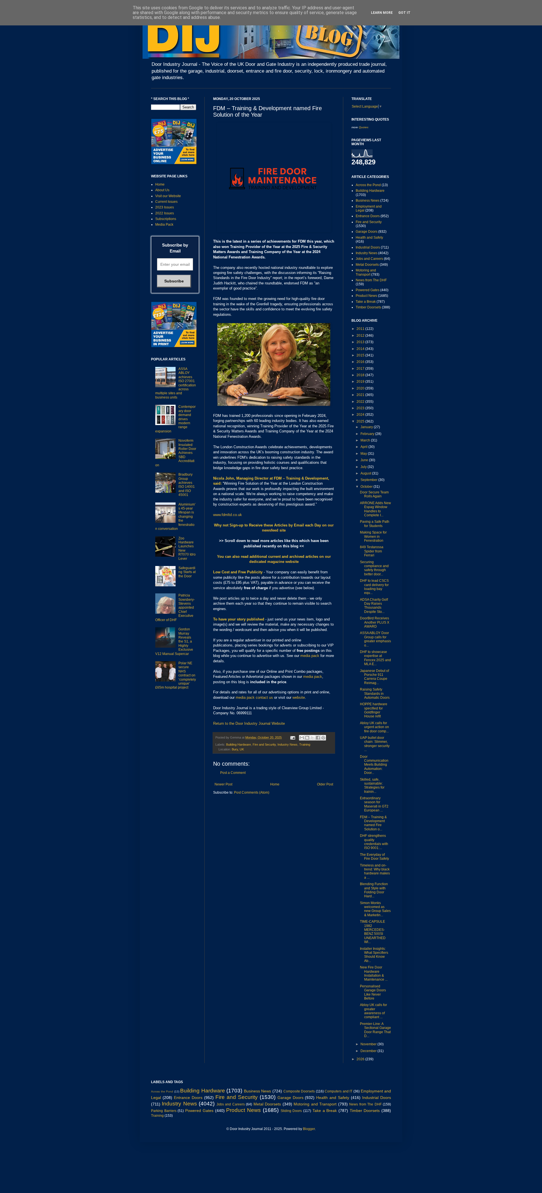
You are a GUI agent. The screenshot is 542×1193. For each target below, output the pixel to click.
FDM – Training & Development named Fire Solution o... (373, 823)
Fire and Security (264, 744)
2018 (361, 375)
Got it (404, 13)
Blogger (309, 1129)
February (367, 434)
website (298, 697)
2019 (361, 382)
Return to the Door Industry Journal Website (249, 723)
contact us (264, 697)
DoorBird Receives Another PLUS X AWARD (374, 622)
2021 (361, 395)
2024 (361, 415)
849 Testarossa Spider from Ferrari (371, 551)
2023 (361, 408)
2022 (361, 402)
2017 (361, 369)
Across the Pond (368, 185)
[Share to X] (312, 738)
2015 (361, 355)
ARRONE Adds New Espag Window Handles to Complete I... (375, 509)
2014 (361, 349)
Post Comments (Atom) (251, 792)
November (368, 1044)
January (367, 427)
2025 (361, 421)
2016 (361, 362)
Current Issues (166, 202)
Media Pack (164, 225)
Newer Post (223, 784)
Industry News (287, 744)
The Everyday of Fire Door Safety (374, 857)
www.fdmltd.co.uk (227, 515)
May (364, 454)
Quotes (363, 127)
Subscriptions (165, 219)
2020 (361, 388)
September (369, 480)
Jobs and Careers (369, 259)
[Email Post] (292, 737)
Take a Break (366, 302)
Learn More (382, 13)
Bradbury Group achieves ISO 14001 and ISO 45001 (186, 485)
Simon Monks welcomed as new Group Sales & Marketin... (375, 909)
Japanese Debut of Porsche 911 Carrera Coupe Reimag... (374, 677)
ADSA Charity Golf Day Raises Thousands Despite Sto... (374, 606)
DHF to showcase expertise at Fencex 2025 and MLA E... (375, 658)
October (366, 487)
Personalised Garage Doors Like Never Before (373, 992)
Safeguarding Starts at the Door (187, 572)
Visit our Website (168, 196)
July (364, 467)
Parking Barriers (163, 1111)
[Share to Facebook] (318, 738)
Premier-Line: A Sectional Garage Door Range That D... (375, 1030)
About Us (162, 190)
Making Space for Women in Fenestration (373, 536)
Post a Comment (233, 773)
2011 (361, 329)
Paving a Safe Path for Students (374, 524)
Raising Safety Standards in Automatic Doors (375, 693)
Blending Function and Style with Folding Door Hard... (374, 890)
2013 (361, 342)
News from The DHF (371, 280)
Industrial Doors (368, 247)
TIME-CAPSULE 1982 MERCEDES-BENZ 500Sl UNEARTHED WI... (373, 932)
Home (274, 784)
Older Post (325, 784)
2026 (361, 1059)
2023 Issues (164, 207)
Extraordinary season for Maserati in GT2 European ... (374, 804)
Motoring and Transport (366, 272)
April (364, 447)
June (364, 460)
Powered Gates (367, 290)
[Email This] (302, 738)
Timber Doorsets (368, 307)
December (368, 1051)
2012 (361, 336)
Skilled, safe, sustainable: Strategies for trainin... (372, 786)
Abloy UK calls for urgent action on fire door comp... (374, 727)
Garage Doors (366, 232)
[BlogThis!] (307, 738)
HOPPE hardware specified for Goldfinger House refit (373, 710)
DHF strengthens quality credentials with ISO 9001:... (374, 842)
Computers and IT (338, 1091)
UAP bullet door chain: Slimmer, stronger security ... (375, 744)
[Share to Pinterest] (323, 738)
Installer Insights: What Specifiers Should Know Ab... (374, 955)
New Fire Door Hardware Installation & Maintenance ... (374, 973)
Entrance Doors (368, 216)
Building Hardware (238, 744)
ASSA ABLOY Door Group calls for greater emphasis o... (375, 639)
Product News (366, 296)
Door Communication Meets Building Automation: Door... (374, 765)
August (366, 473)
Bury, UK (238, 749)
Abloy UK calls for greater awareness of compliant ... (373, 1011)
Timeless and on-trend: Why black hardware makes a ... (375, 871)
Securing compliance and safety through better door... (374, 568)
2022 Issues (164, 213)
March (365, 440)
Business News (367, 201)
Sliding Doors (291, 1111)
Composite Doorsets (299, 1091)
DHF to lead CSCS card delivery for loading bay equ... (374, 587)
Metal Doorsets (367, 265)
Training (304, 744)
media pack (309, 656)
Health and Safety (369, 238)
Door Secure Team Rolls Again (374, 494)
